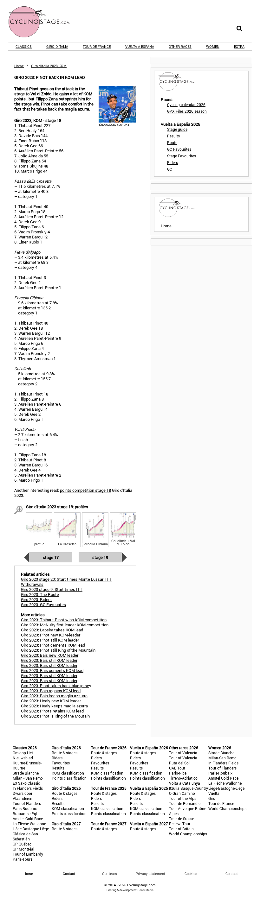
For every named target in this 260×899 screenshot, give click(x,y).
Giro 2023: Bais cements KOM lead (52, 670)
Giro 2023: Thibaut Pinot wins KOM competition (64, 620)
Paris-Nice (177, 773)
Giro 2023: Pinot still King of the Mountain (58, 650)
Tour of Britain (181, 828)
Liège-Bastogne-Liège (31, 828)
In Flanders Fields (28, 788)
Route (172, 142)
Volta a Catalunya (184, 783)
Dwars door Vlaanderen (22, 796)
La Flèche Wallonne (29, 823)
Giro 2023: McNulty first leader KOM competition (64, 625)
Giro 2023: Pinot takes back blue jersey (56, 685)
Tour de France (97, 46)
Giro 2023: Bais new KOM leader (49, 655)
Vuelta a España (139, 46)
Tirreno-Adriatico (183, 778)
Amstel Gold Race (28, 818)
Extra (239, 46)
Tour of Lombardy (28, 854)
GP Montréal (23, 849)
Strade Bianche (26, 773)
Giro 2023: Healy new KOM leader (51, 701)
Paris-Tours (22, 859)
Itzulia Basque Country (188, 788)
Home (19, 65)
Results (173, 135)
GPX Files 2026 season (187, 111)
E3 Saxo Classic (26, 783)
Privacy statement (150, 873)
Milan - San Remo (28, 778)
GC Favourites (179, 149)
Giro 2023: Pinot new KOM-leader (50, 635)
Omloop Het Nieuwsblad (23, 755)
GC (169, 169)
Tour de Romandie (184, 803)
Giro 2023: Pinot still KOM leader (50, 640)
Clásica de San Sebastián (25, 836)
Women (212, 46)
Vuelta (213, 793)
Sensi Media (145, 890)
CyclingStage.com (43, 21)
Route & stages (64, 752)
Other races (180, 46)
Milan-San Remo (222, 757)
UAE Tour (177, 767)
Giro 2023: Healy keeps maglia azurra (54, 706)
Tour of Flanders (27, 803)
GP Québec (22, 843)
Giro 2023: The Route (40, 594)
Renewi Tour (179, 823)
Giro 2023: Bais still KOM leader (49, 660)
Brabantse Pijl (25, 813)
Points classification (69, 778)
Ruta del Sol (179, 762)
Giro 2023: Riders (36, 599)
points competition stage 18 (85, 490)
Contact (231, 873)
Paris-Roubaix (25, 808)
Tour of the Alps (182, 798)
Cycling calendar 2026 (186, 104)
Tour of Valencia (183, 752)
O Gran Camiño (182, 793)
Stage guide (177, 129)
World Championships (188, 833)
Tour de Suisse (181, 818)
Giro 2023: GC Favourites (43, 604)
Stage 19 (100, 557)
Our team (109, 873)
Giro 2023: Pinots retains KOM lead (52, 711)
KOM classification (68, 773)
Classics (24, 46)
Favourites (61, 762)
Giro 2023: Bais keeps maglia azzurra (54, 696)
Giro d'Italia (57, 46)
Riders (172, 162)
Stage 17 (51, 557)
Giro (211, 798)
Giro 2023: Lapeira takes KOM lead (52, 630)
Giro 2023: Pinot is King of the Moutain (55, 716)
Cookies (191, 873)
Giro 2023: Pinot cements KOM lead (53, 645)
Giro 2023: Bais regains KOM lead (51, 690)
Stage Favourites (181, 155)
